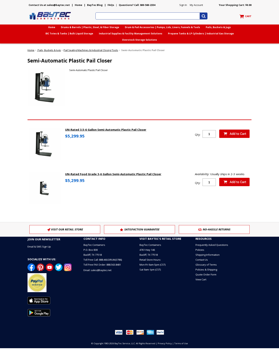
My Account (196, 5)
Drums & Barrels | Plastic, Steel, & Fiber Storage (90, 27)
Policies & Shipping (206, 269)
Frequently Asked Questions (211, 245)
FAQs (111, 5)
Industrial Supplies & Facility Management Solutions (130, 33)
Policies (199, 250)
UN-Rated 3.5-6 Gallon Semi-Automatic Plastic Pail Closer (105, 129)
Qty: (197, 134)
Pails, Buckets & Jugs (218, 27)
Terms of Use (181, 343)
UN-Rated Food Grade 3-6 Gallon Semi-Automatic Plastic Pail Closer (113, 174)
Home (78, 5)
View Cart (200, 279)
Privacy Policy (165, 343)
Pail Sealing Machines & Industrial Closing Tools (91, 50)
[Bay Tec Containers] (50, 20)
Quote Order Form (205, 274)
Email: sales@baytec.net (97, 270)
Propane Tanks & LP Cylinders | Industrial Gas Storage (201, 33)
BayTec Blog (95, 5)
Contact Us (201, 259)
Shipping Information (207, 254)
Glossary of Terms (206, 264)
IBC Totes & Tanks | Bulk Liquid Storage (69, 33)
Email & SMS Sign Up (39, 246)
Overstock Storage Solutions (139, 39)
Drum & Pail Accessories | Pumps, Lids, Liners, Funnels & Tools (162, 27)
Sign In (183, 5)
